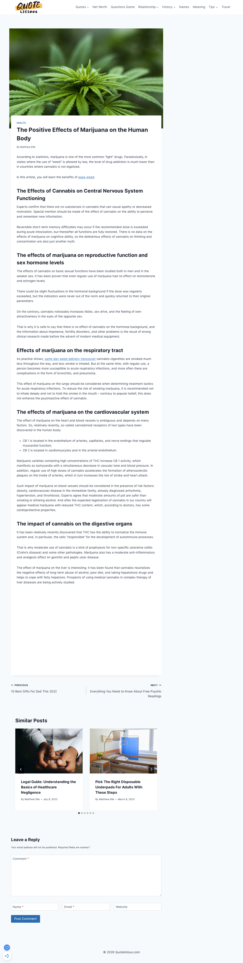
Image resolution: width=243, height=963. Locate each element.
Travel (225, 7)
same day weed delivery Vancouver (70, 359)
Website (121, 907)
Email (69, 907)
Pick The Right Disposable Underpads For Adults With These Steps (118, 787)
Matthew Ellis (27, 146)
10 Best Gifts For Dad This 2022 (34, 688)
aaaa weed (86, 177)
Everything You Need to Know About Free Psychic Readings (125, 691)
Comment (21, 859)
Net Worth (100, 7)
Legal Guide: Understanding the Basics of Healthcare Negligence (48, 787)
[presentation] (49, 751)
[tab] (79, 813)
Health (21, 123)
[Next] (151, 769)
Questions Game (123, 7)
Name (18, 907)
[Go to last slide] (21, 769)
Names (184, 7)
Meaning (199, 7)
